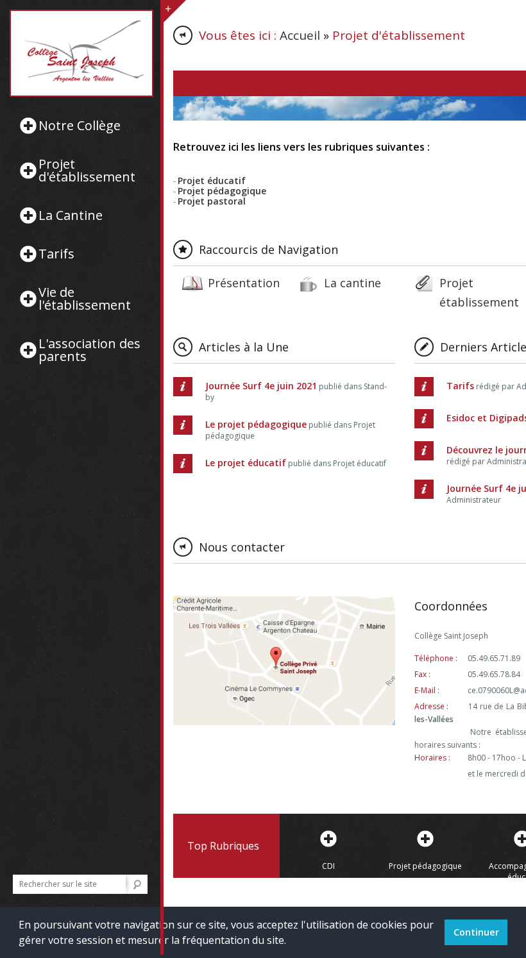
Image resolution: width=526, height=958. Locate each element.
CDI (328, 866)
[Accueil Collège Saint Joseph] (80, 53)
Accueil (300, 35)
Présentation (244, 282)
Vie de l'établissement (84, 299)
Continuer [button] (476, 932)
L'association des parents (89, 350)
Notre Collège (79, 125)
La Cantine (70, 215)
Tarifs (56, 254)
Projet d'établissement (86, 170)
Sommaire (210, 83)
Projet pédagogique (425, 866)
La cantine (352, 282)
